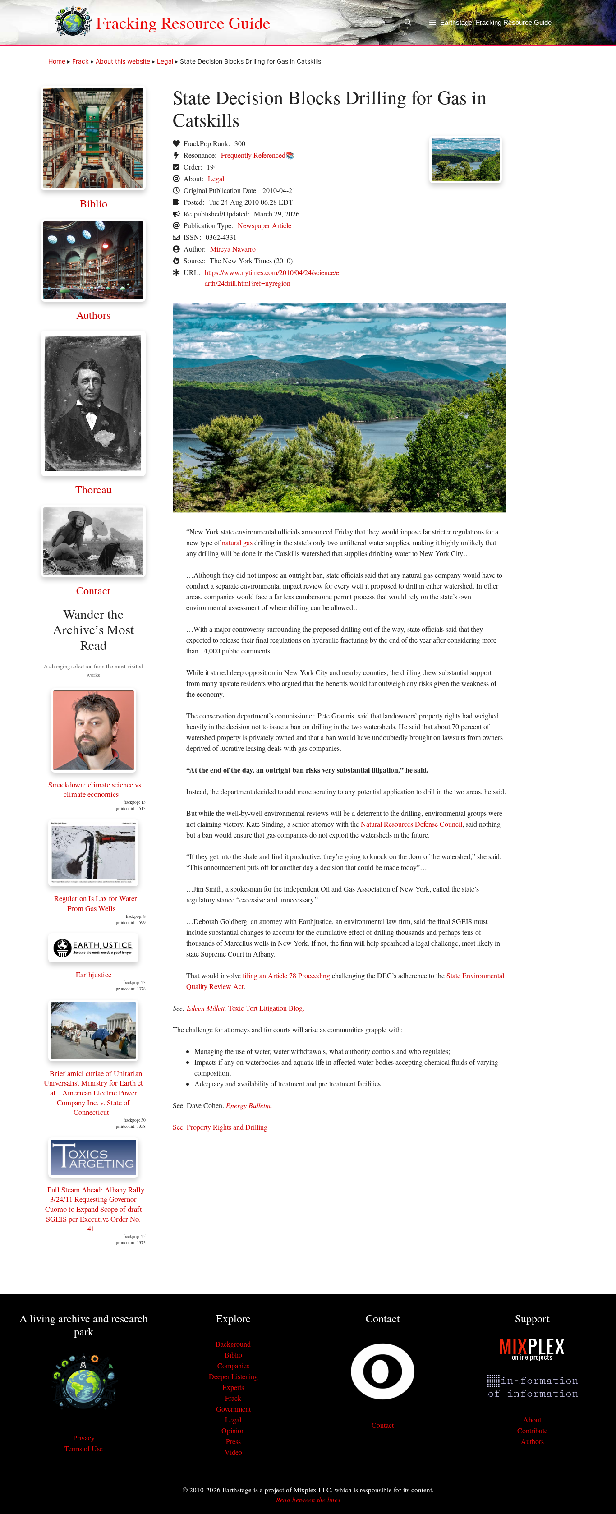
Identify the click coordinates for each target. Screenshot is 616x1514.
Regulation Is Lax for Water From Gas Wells (95, 903)
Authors (93, 315)
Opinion (233, 1430)
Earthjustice (93, 974)
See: (180, 1127)
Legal (165, 61)
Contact (93, 590)
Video (233, 1452)
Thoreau (93, 489)
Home (56, 61)
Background (233, 1343)
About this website (123, 61)
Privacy (84, 1437)
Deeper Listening (233, 1376)
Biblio (93, 203)
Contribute (532, 1430)
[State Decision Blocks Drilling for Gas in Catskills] (339, 510)
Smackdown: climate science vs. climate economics (95, 789)
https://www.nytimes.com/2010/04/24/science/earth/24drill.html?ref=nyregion (272, 277)
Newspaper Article (264, 225)
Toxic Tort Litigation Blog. (266, 1007)
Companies (233, 1365)
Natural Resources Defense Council (411, 823)
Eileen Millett (206, 1007)
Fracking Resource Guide (183, 22)
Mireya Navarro (233, 248)
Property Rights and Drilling (227, 1127)
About (532, 1419)
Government (233, 1408)
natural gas (237, 542)
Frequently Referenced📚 (257, 155)
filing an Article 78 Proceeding (286, 975)
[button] (407, 22)
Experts (233, 1387)
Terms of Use (83, 1448)
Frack (80, 61)
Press (233, 1441)
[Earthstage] (73, 22)
